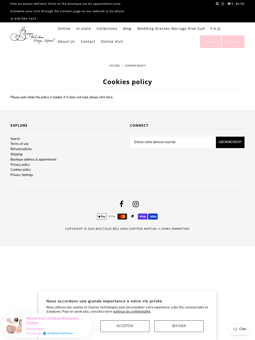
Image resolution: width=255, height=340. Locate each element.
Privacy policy (20, 165)
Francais (233, 41)
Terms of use (19, 144)
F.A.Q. (215, 28)
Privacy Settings (21, 175)
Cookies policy (20, 169)
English (210, 41)
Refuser (179, 326)
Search (15, 139)
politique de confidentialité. (132, 311)
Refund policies (21, 149)
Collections (107, 28)
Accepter (125, 326)
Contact (88, 41)
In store (83, 28)
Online (64, 28)
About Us (66, 41)
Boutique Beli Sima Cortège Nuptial (126, 228)
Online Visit (112, 41)
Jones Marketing (175, 228)
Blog (127, 28)
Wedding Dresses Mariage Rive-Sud (171, 28)
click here (106, 97)
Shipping (16, 154)
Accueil (115, 65)
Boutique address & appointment (33, 159)
